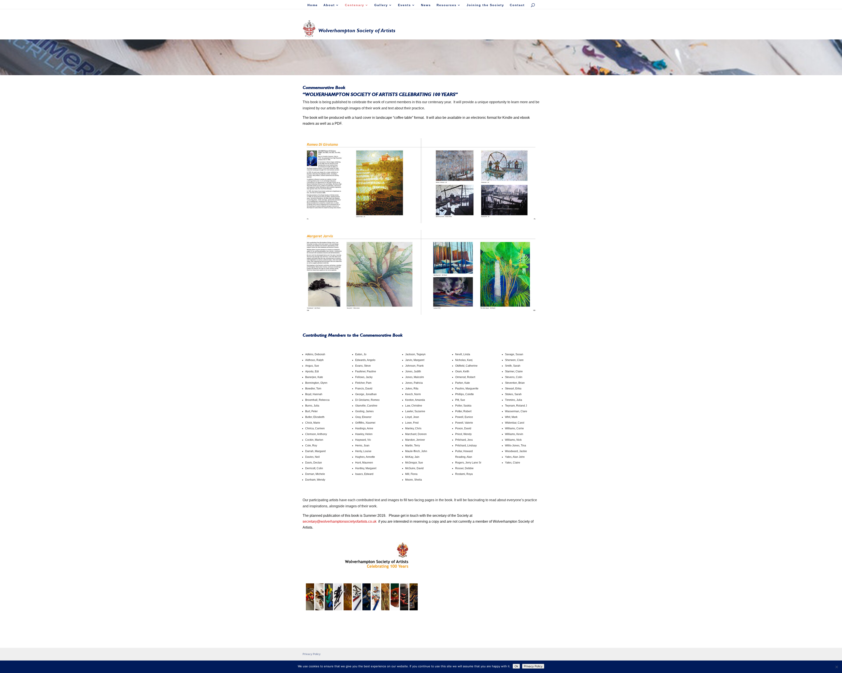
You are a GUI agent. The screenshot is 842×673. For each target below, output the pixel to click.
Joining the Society (485, 5)
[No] (836, 667)
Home (312, 5)
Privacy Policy (312, 654)
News (426, 5)
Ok (516, 666)
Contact (517, 5)
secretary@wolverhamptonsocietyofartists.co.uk (339, 521)
